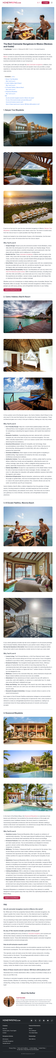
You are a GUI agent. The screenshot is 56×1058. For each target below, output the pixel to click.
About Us (5, 1028)
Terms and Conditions (22, 1048)
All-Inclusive (5, 1039)
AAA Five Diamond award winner (15, 271)
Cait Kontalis (8, 49)
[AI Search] (39, 2)
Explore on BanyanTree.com (12, 289)
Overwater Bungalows (39, 49)
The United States (33, 1032)
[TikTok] (51, 1020)
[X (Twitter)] (35, 1020)
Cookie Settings (33, 1048)
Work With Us (32, 1039)
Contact (4, 1032)
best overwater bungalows (34, 64)
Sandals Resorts (6, 1043)
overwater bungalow (34, 933)
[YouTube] (47, 1020)
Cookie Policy (42, 1048)
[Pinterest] (43, 1020)
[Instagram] (39, 1020)
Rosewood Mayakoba (31, 816)
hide (13, 76)
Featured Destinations (34, 1025)
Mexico (6, 56)
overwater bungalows (26, 254)
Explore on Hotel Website (11, 897)
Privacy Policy (12, 1048)
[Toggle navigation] (51, 2)
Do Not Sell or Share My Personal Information (28, 1049)
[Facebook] (31, 1020)
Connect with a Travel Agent (9, 1030)
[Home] (11, 1020)
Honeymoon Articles (8, 1036)
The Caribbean (32, 1030)
